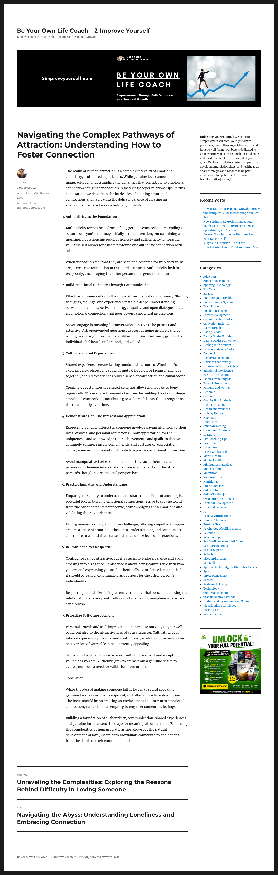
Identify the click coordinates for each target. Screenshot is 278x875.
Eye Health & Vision (216, 375)
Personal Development (218, 503)
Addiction (209, 276)
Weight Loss (211, 610)
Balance (208, 293)
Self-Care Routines (215, 546)
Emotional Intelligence (218, 370)
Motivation (210, 473)
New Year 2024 (212, 477)
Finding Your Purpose (217, 379)
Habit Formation (214, 405)
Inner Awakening (214, 426)
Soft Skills (209, 563)
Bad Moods (210, 289)
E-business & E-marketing (220, 366)
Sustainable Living (215, 584)
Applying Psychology (216, 285)
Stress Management (216, 576)
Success (208, 580)
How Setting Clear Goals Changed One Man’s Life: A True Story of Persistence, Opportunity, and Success (228, 226)
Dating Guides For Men (218, 336)
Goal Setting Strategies (218, 400)
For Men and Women (217, 387)
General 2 (209, 396)
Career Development (216, 315)
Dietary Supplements (216, 358)
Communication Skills (217, 319)
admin (21, 182)
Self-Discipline (213, 550)
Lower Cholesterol (215, 452)
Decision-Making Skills (218, 349)
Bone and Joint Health (217, 298)
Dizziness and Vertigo (217, 362)
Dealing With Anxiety (217, 345)
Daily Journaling (213, 328)
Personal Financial (215, 507)
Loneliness (210, 447)
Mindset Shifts (212, 469)
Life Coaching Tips (215, 439)
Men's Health (212, 456)
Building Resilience (215, 311)
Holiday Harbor (213, 413)
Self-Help (209, 554)
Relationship (211, 537)
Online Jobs (210, 490)
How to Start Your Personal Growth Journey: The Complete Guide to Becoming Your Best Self (231, 213)
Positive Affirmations (217, 516)
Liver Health (211, 443)
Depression (210, 353)
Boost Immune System (218, 302)
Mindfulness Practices (217, 464)
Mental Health (212, 460)
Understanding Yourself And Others (226, 601)
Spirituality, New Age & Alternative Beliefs (230, 567)
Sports (207, 571)
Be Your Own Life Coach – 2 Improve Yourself (83, 30)
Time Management (215, 593)
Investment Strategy (216, 430)
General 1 (209, 392)
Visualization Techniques (219, 605)
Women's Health (214, 614)
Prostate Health (213, 524)
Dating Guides (212, 332)
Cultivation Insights (216, 323)
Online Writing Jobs (216, 494)
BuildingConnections (31, 207)
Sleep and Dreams (215, 558)
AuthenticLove (26, 203)
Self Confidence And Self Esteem (224, 541)
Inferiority (210, 422)
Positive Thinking (214, 520)
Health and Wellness (216, 409)
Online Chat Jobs (214, 486)
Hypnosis (209, 417)
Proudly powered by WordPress (99, 857)
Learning (209, 434)
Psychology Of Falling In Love (222, 528)
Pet (205, 511)
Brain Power (211, 306)
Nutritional (210, 481)
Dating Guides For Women (220, 340)
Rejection (209, 533)
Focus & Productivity (216, 383)
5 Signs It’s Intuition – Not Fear (224, 243)
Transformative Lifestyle (219, 597)
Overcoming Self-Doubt (218, 499)
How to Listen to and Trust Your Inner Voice (231, 247)
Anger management (216, 281)
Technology (211, 588)
